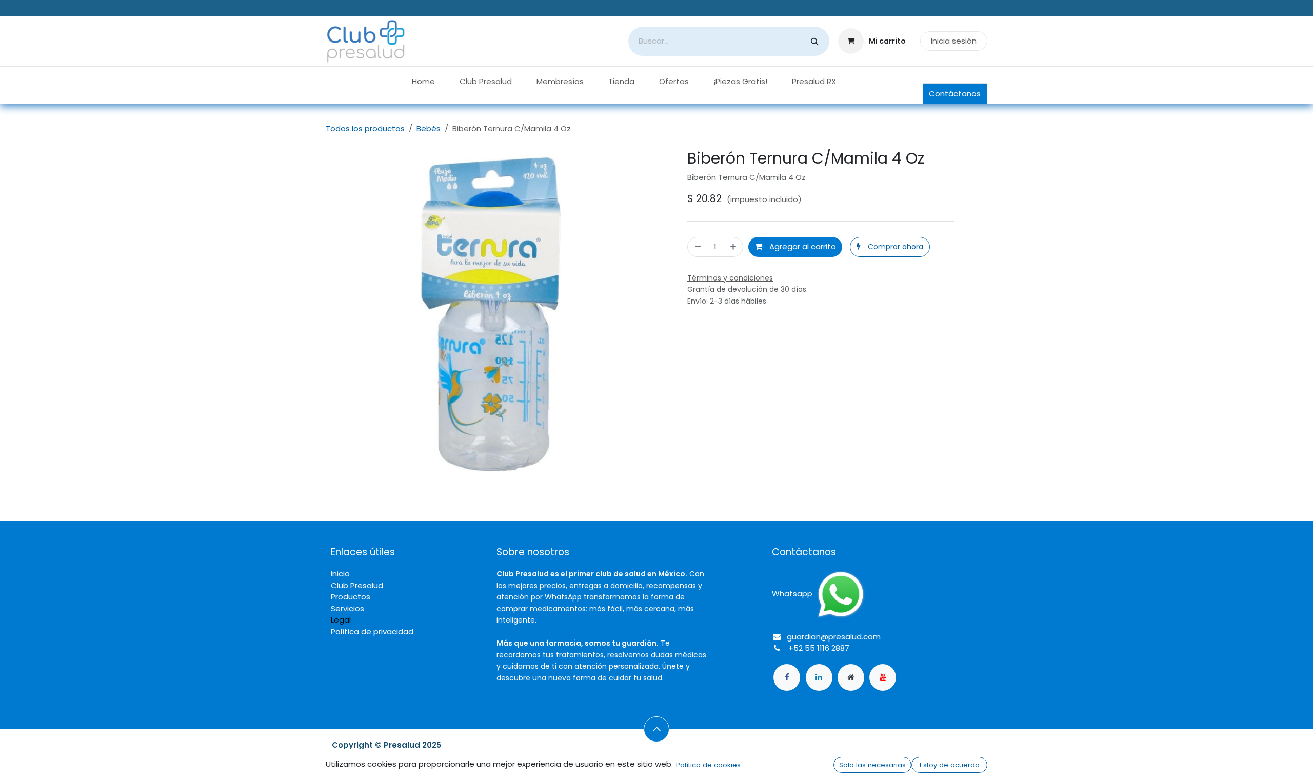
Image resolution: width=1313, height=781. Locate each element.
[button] (889, 247)
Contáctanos (955, 93)
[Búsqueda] (814, 41)
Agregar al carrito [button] (801, 246)
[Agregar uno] (733, 246)
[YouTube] (882, 677)
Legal (341, 619)
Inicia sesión (954, 40)
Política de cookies (708, 765)
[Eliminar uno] (697, 246)
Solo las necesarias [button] (872, 765)
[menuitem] (423, 82)
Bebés (428, 128)
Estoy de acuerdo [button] (950, 765)
